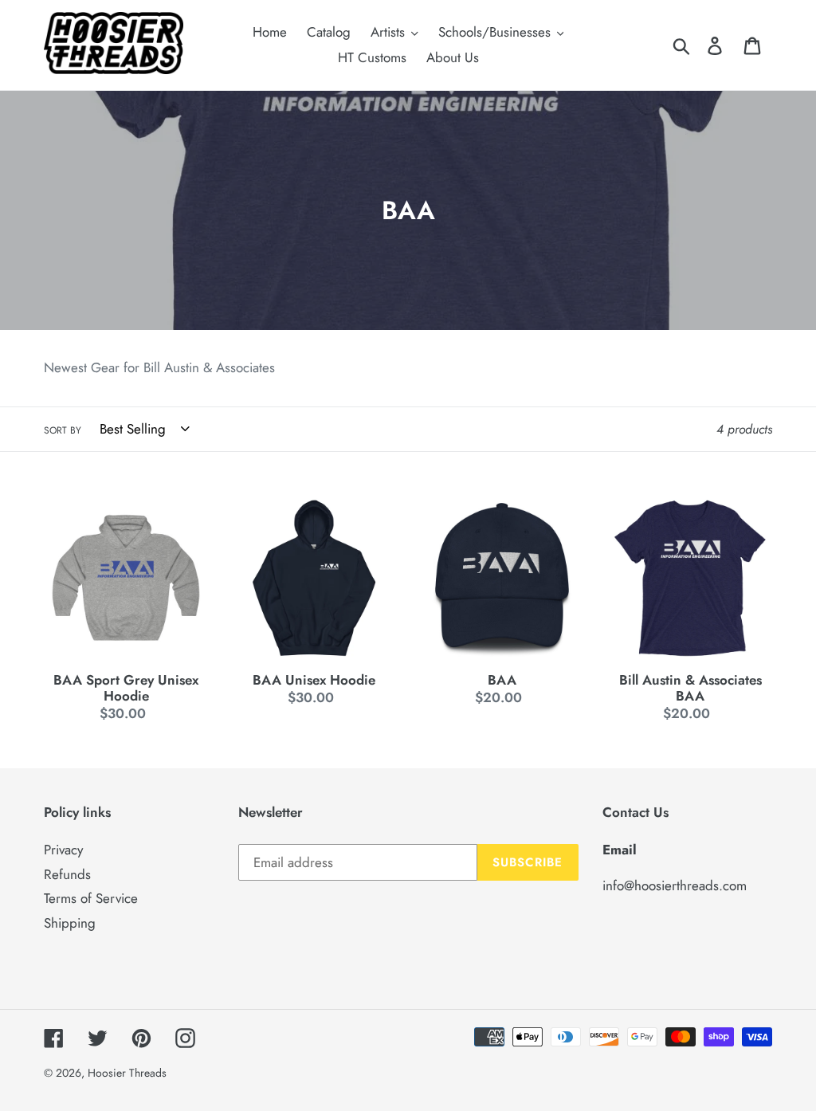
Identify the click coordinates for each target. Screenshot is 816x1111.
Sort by (62, 430)
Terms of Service (91, 898)
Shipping (70, 922)
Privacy (63, 849)
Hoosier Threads (127, 1073)
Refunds (67, 874)
